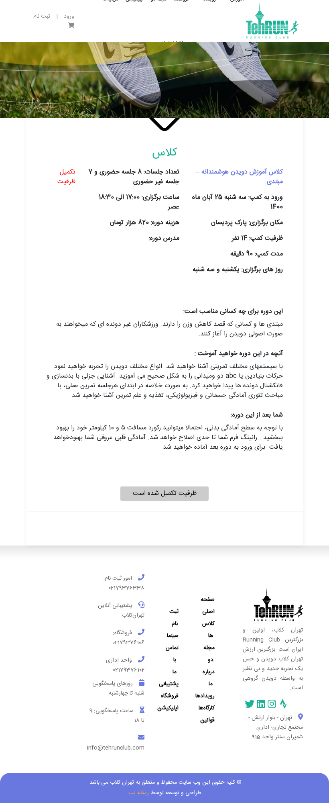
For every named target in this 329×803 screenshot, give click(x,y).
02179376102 (128, 670)
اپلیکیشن (168, 708)
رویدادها (205, 696)
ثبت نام (41, 16)
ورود (69, 16)
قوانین (207, 720)
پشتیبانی (169, 684)
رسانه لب (138, 793)
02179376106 (128, 643)
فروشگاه (170, 696)
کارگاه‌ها (207, 708)
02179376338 (126, 588)
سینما (173, 636)
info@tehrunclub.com (115, 748)
